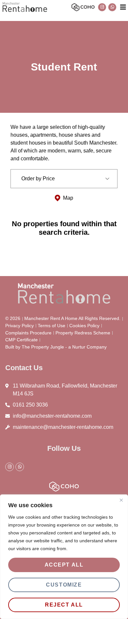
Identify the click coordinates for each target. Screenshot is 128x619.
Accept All (64, 565)
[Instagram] (102, 7)
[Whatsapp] (112, 7)
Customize (64, 585)
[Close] (121, 500)
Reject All (64, 605)
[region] (64, 556)
